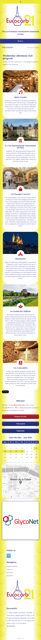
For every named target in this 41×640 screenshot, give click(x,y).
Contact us (9, 569)
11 (10, 451)
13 (22, 451)
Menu (21, 41)
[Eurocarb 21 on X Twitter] (9, 556)
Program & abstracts (12, 566)
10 (5, 451)
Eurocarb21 (10, 572)
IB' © (23, 638)
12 (16, 451)
